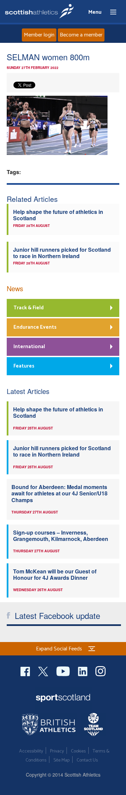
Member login (39, 34)
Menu (110, 12)
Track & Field (28, 308)
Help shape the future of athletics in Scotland (58, 215)
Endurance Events (34, 327)
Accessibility (31, 751)
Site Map (61, 760)
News (15, 288)
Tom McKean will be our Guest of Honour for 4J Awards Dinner (54, 574)
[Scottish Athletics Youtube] (63, 670)
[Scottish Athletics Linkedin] (83, 670)
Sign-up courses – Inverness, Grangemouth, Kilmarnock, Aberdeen (60, 536)
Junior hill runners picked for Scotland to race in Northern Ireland (62, 253)
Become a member (81, 34)
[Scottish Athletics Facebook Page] (25, 670)
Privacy (57, 751)
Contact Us (87, 760)
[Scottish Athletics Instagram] (100, 670)
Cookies (78, 751)
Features (23, 366)
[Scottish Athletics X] (44, 670)
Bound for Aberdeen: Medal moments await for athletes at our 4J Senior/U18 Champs (59, 493)
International (29, 346)
